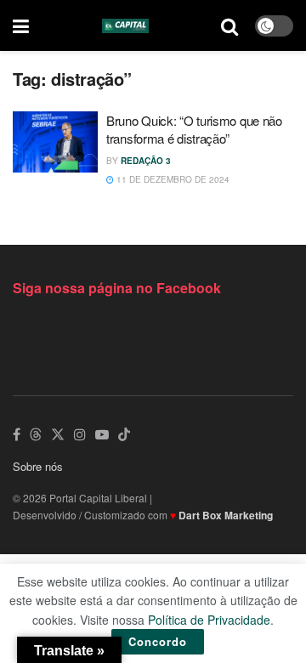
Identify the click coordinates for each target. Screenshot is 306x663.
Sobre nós (38, 466)
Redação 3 (146, 161)
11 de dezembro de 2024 (172, 179)
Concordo (157, 641)
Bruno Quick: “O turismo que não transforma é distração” (194, 129)
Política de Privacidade (209, 619)
